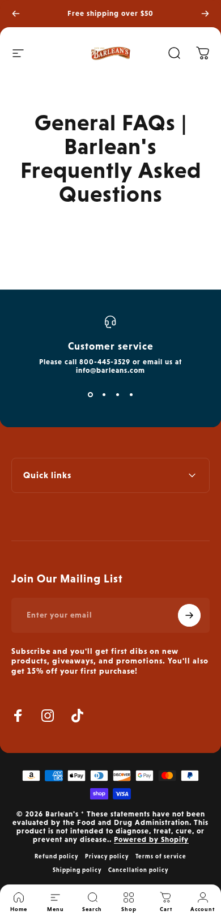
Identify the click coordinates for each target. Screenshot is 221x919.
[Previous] (15, 13)
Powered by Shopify (151, 839)
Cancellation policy (138, 869)
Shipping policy (77, 869)
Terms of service (160, 856)
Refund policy (56, 856)
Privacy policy (107, 856)
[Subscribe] (189, 615)
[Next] (205, 13)
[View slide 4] (131, 395)
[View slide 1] (90, 395)
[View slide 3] (117, 395)
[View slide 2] (103, 395)
